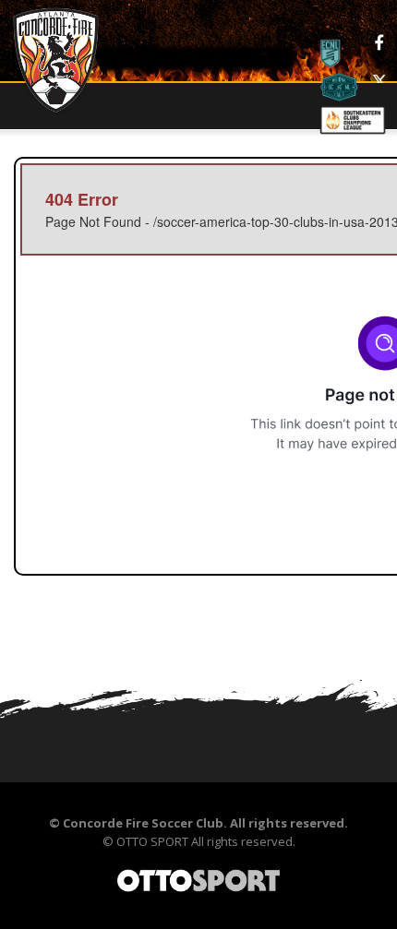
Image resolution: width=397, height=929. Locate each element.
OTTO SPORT (152, 841)
